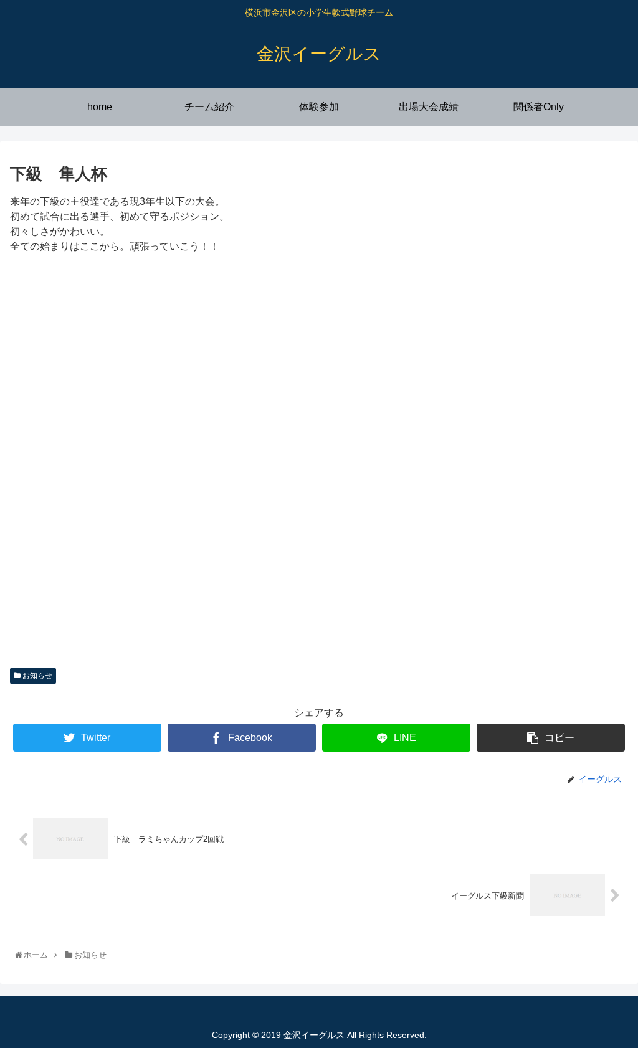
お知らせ (36, 675)
